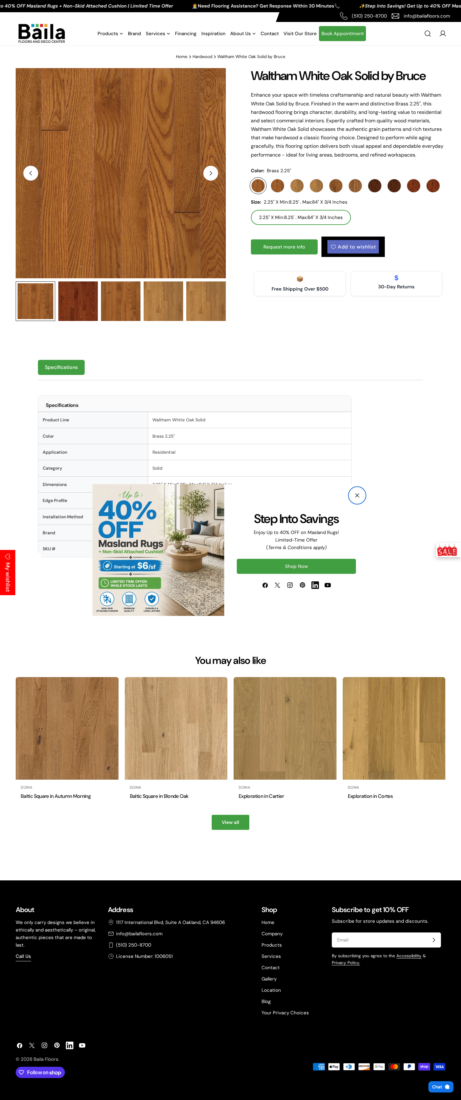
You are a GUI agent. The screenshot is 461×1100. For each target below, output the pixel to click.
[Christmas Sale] (448, 550)
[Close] (357, 495)
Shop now (296, 566)
